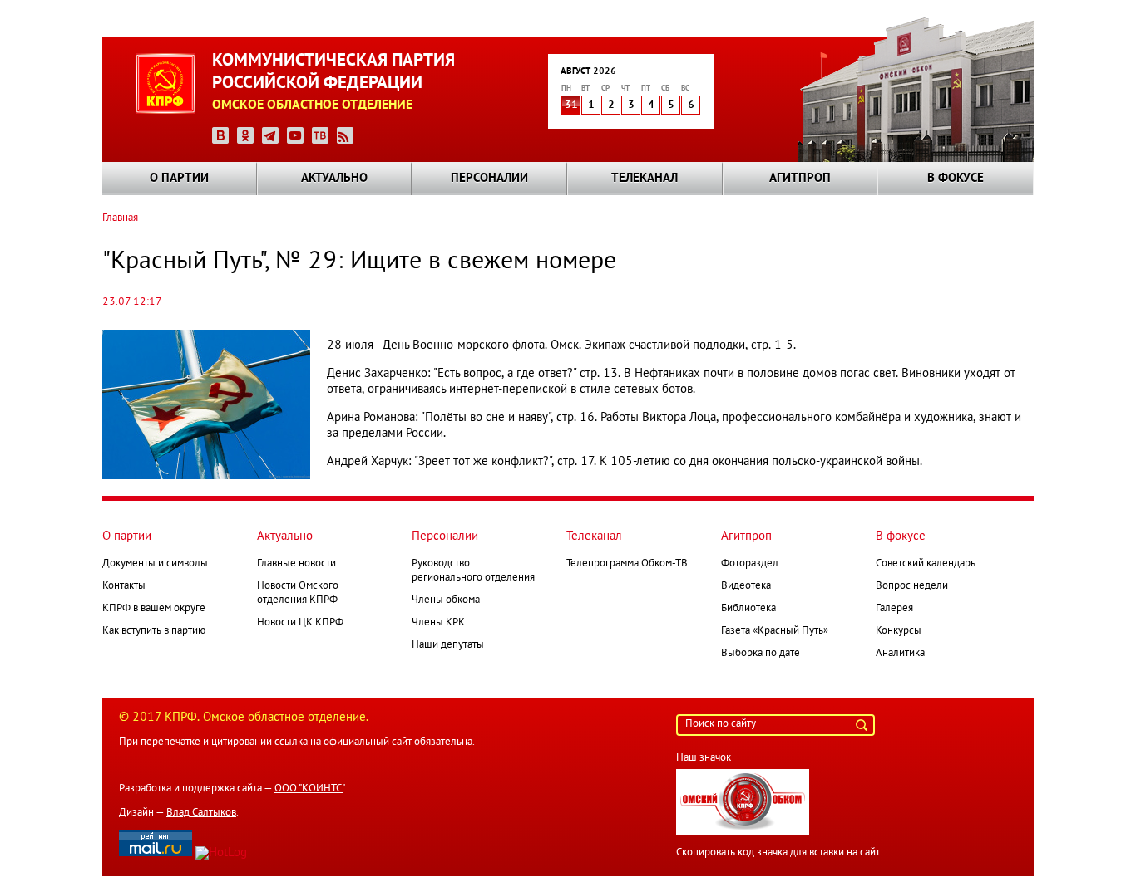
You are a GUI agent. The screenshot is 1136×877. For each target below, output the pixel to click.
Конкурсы (898, 631)
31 (571, 105)
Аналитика (900, 654)
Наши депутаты (448, 645)
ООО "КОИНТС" (308, 789)
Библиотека (748, 609)
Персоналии (489, 178)
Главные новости (296, 564)
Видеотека (746, 586)
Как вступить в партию (153, 631)
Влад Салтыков (201, 813)
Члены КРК (438, 623)
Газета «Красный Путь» (774, 631)
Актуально (334, 178)
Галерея (894, 609)
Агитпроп (800, 178)
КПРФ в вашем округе (153, 609)
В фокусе (955, 178)
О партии (179, 178)
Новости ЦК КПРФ (300, 623)
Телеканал (644, 178)
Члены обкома (446, 600)
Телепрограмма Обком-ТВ (627, 564)
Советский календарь (925, 564)
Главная (120, 218)
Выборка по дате (760, 654)
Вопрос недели (912, 586)
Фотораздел (749, 564)
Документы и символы (155, 564)
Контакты (124, 586)
